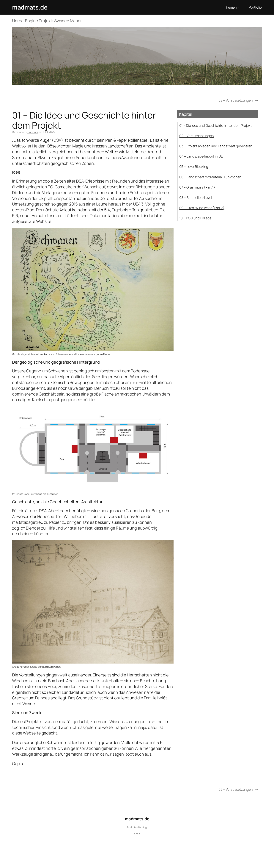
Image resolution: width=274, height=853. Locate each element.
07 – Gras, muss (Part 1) (197, 187)
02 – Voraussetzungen (235, 100)
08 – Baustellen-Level (195, 197)
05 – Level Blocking (193, 166)
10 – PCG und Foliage (195, 218)
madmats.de (29, 7)
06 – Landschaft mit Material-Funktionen (210, 177)
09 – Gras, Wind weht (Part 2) (201, 208)
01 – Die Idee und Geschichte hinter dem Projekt (215, 125)
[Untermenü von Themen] (238, 7)
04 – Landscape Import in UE (201, 156)
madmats (32, 132)
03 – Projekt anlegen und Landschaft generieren (215, 146)
